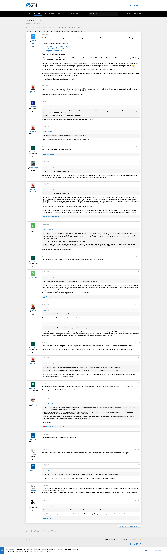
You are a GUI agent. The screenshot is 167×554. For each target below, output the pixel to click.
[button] (42, 14)
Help (131, 539)
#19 (139, 485)
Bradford (33, 91)
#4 (139, 126)
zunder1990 (33, 439)
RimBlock (29, 23)
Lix (33, 230)
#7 (139, 184)
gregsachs (33, 277)
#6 (139, 161)
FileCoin (48, 49)
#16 (139, 434)
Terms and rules (115, 539)
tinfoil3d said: (47, 470)
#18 (139, 465)
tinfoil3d (33, 455)
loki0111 (33, 107)
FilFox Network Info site (59, 49)
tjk (33, 404)
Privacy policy (124, 539)
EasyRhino (32, 152)
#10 (139, 271)
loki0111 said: (47, 131)
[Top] (138, 539)
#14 (139, 383)
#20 (139, 500)
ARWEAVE (49, 47)
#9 (139, 256)
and (52, 216)
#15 (139, 398)
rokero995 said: (47, 404)
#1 (139, 34)
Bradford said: (47, 107)
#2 (139, 85)
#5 (139, 146)
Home (134, 539)
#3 (139, 101)
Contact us (107, 539)
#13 (139, 357)
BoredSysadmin (33, 167)
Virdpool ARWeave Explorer (62, 47)
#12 (139, 342)
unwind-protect (33, 506)
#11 (139, 304)
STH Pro (32, 539)
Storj (47, 51)
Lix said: (45, 310)
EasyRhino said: (47, 167)
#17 (139, 449)
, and (56, 426)
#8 (139, 224)
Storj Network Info (56, 51)
